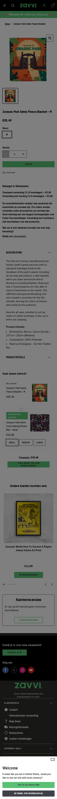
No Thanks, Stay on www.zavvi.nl (28, 793)
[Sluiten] (53, 759)
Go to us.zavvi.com (28, 785)
